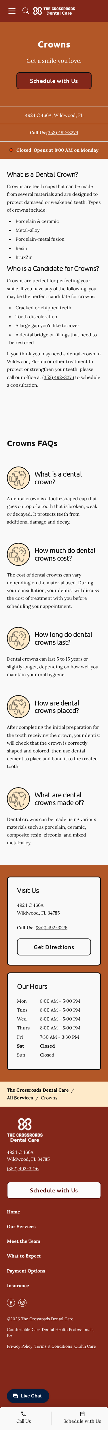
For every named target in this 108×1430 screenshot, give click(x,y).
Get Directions (54, 947)
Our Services (21, 1226)
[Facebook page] (11, 1303)
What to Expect (24, 1256)
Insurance (18, 1285)
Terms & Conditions (53, 1346)
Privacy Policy (19, 1346)
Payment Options (26, 1271)
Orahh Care (85, 1346)
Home (13, 1212)
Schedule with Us (54, 80)
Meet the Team (23, 1241)
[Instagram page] (22, 1303)
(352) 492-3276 (62, 132)
